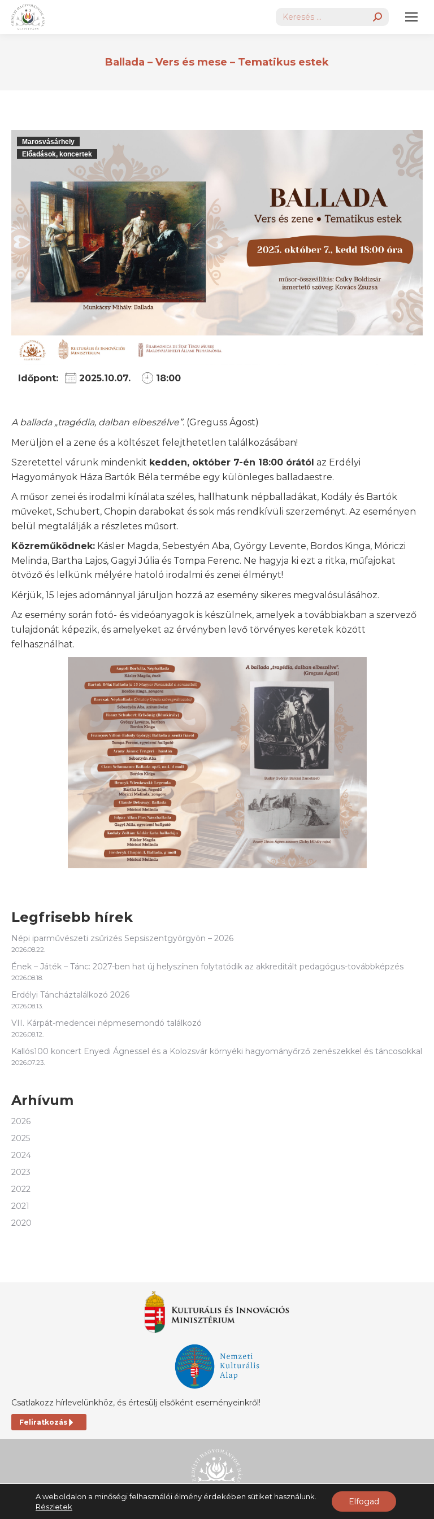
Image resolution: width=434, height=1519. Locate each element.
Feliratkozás (43, 1422)
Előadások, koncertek (57, 154)
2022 (21, 1189)
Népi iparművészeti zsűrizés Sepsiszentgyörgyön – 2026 (122, 938)
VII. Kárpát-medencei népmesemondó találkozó (106, 1023)
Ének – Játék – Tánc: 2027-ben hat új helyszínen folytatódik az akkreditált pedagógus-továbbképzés (207, 966)
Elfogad (364, 1501)
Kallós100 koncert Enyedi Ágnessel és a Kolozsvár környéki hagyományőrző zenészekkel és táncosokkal (216, 1051)
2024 (21, 1155)
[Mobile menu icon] (411, 17)
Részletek (54, 1506)
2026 (21, 1121)
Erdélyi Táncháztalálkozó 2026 (70, 995)
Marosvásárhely (48, 142)
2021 (20, 1206)
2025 (20, 1138)
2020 (21, 1223)
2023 (21, 1172)
